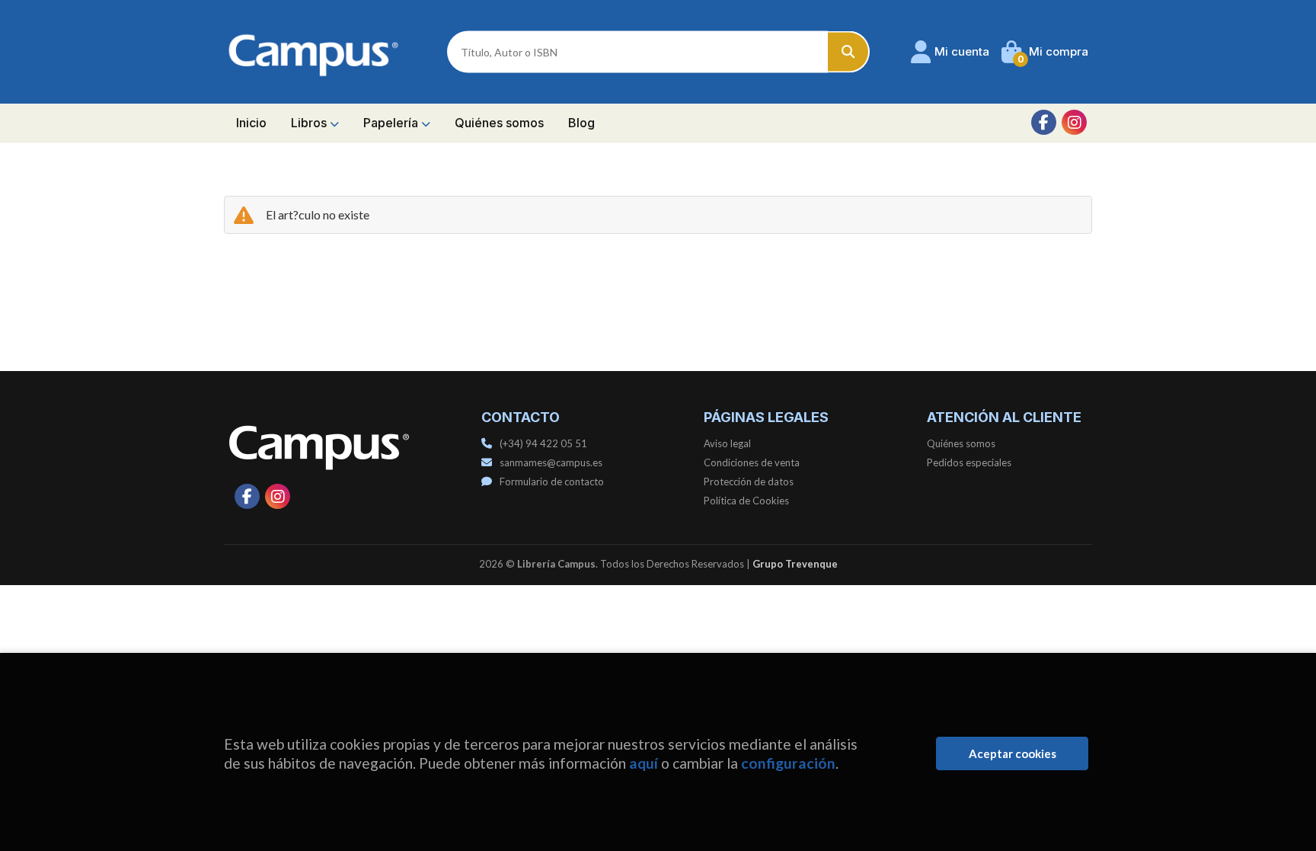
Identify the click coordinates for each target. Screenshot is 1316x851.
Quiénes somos (961, 443)
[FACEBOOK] (1043, 122)
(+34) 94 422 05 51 (543, 443)
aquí (643, 763)
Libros (310, 122)
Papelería (392, 122)
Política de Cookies (746, 500)
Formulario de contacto (552, 481)
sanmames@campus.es (551, 462)
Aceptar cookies (1012, 753)
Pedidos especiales (969, 462)
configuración (788, 763)
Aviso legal (727, 443)
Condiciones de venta (752, 462)
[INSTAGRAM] (1074, 122)
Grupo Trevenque (795, 564)
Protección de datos (749, 481)
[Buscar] (849, 52)
